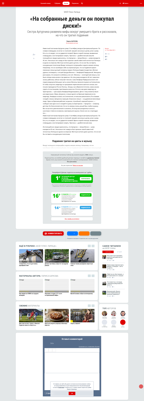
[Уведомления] (120, 3)
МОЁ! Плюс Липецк (24, 291)
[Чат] (141, 386)
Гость (52, 343)
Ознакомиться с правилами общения (89, 346)
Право (74, 321)
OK (72, 393)
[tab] (108, 252)
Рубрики (57, 3)
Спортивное (23, 321)
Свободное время (49, 321)
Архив (66, 3)
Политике (61, 387)
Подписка (75, 3)
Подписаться (85, 195)
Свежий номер (45, 3)
